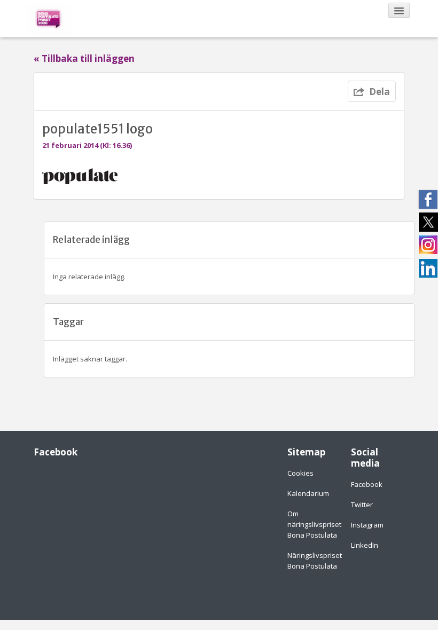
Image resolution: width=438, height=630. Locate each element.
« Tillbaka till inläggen (84, 58)
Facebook (366, 484)
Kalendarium (308, 493)
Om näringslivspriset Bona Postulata (314, 524)
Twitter (362, 504)
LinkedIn (364, 545)
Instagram (367, 525)
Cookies (300, 473)
